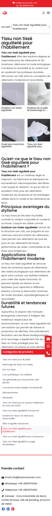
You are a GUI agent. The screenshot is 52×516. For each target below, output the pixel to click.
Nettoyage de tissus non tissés (17, 364)
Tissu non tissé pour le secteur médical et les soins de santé (23, 404)
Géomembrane (10, 392)
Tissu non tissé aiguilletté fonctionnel (20, 410)
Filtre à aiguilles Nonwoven (15, 423)
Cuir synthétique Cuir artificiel (17, 374)
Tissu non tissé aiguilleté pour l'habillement (17, 430)
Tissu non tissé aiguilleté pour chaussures (23, 436)
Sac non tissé (9, 369)
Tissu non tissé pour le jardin (16, 359)
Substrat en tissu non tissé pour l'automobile (18, 417)
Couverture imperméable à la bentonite (22, 387)
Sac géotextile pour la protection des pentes (20, 381)
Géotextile (7, 397)
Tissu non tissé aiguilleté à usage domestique (18, 443)
